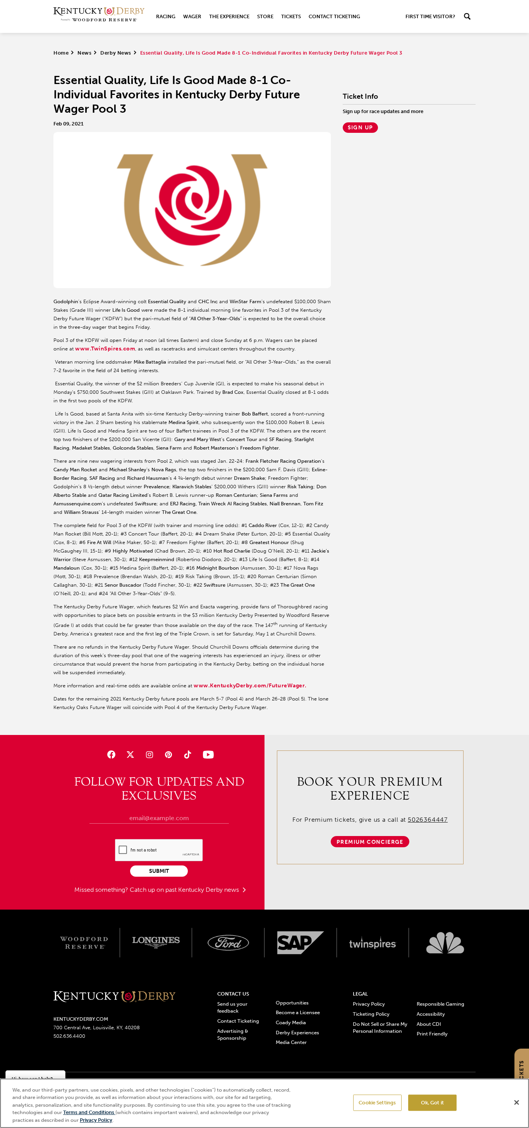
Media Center (291, 1042)
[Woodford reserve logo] (84, 943)
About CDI (429, 1024)
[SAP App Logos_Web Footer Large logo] (300, 943)
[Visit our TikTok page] (187, 754)
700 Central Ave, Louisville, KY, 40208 (96, 1027)
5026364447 (428, 819)
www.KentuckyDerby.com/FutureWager (249, 685)
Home (61, 53)
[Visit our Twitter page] (130, 754)
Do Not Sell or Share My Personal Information (380, 1027)
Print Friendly (432, 1034)
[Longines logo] (156, 943)
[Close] (516, 1102)
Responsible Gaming (440, 1004)
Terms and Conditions (89, 1113)
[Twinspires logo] (373, 943)
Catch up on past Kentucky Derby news (185, 889)
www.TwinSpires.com (105, 348)
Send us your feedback (232, 1007)
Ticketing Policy (371, 1014)
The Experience (229, 16)
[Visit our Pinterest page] (168, 754)
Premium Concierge (370, 842)
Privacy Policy (369, 1004)
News (84, 53)
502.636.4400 (69, 1036)
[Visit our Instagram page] (149, 754)
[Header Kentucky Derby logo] (98, 16)
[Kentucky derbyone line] (114, 997)
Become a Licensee (298, 1012)
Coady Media (291, 1022)
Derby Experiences (297, 1032)
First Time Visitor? (430, 16)
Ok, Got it (432, 1103)
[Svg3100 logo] (445, 943)
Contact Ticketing (334, 16)
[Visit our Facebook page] (111, 754)
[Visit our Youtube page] (206, 754)
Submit (159, 871)
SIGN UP (360, 127)
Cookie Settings (377, 1103)
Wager (192, 16)
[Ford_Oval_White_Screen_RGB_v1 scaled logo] (228, 942)
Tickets (291, 16)
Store (265, 16)
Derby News (115, 53)
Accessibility (431, 1014)
